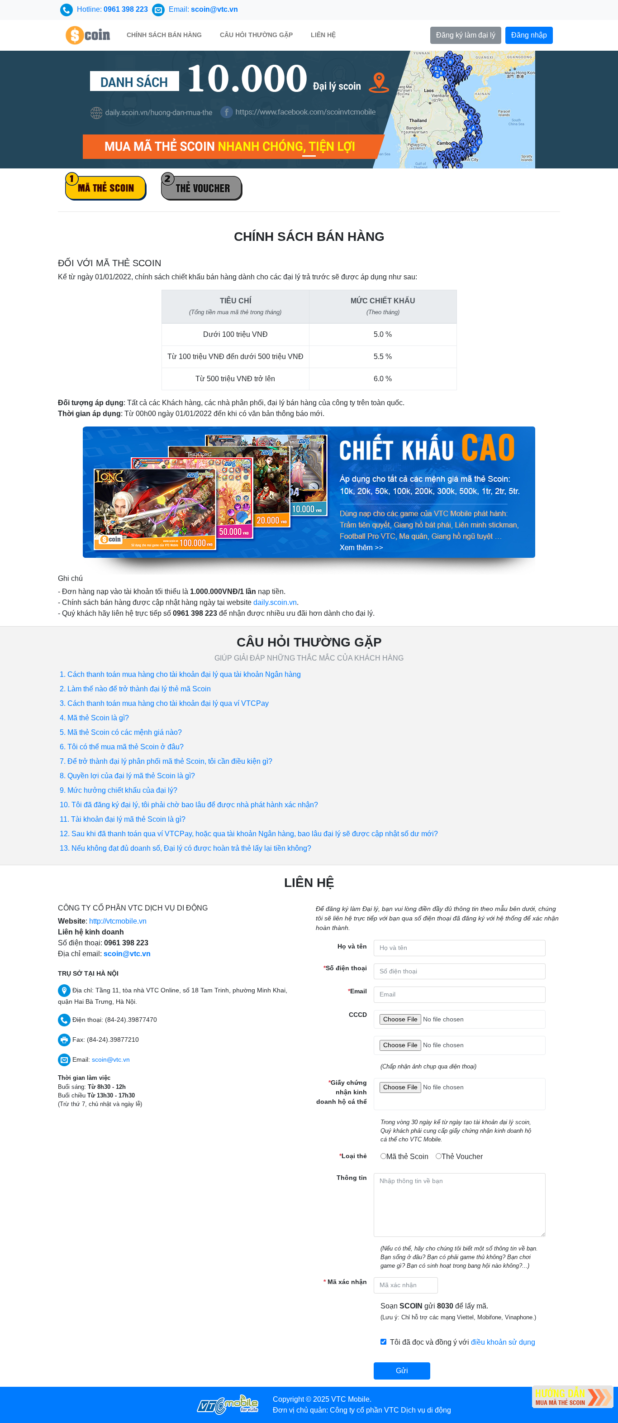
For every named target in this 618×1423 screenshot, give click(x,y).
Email (357, 991)
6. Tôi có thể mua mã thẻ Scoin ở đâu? (122, 747)
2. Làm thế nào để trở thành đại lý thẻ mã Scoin (135, 689)
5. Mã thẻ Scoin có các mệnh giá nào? (121, 732)
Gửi (402, 1371)
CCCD (358, 1014)
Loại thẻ (353, 1155)
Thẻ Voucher (462, 1156)
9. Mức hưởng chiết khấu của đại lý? (118, 790)
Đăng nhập (529, 35)
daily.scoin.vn (275, 602)
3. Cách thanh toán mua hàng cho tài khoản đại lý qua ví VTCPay (164, 703)
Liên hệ (323, 34)
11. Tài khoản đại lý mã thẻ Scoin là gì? (122, 819)
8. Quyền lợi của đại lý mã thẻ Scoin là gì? (127, 776)
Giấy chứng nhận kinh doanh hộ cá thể (341, 1092)
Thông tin (352, 1177)
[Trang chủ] (87, 35)
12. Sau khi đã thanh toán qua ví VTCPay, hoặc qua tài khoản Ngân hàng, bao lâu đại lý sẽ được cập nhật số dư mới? (249, 834)
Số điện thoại (345, 968)
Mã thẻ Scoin (407, 1156)
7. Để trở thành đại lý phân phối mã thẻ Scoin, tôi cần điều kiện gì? (166, 761)
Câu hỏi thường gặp (256, 34)
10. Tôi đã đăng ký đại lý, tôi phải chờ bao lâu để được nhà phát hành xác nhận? (189, 805)
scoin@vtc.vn (127, 954)
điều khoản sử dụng (503, 1342)
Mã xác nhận (345, 1281)
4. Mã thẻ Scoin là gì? (94, 718)
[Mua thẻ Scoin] (309, 109)
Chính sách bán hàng (164, 34)
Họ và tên (352, 946)
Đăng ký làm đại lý (465, 35)
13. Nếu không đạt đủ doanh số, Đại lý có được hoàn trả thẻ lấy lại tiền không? (185, 848)
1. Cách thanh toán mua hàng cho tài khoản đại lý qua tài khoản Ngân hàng (180, 674)
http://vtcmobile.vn (118, 921)
